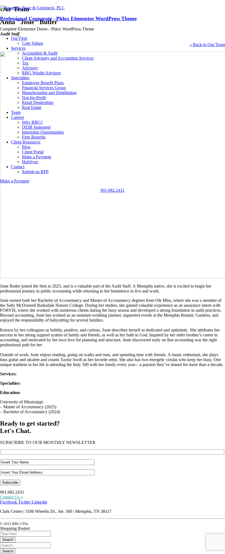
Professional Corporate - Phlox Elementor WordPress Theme (68, 18)
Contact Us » (11, 497)
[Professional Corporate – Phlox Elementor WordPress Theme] (32, 7)
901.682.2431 (112, 190)
